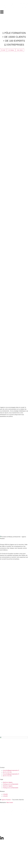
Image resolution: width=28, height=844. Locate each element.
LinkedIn (5, 794)
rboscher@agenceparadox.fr (11, 770)
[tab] (3, 50)
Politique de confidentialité (10, 784)
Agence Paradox (6, 799)
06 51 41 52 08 (7, 772)
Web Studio (9, 802)
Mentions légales (7, 782)
